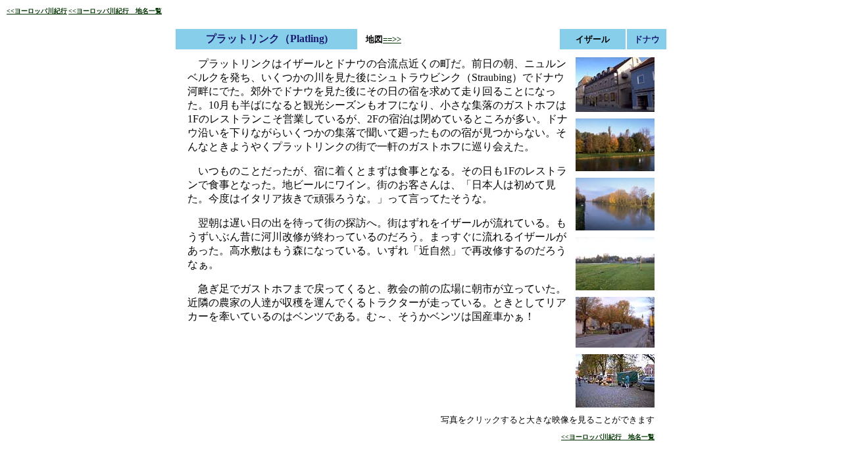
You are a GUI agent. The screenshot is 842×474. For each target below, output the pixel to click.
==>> (392, 39)
